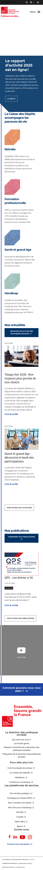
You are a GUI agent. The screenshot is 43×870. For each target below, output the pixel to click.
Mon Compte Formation (20, 803)
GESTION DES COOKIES (25, 863)
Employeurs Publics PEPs (19, 798)
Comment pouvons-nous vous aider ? (22, 689)
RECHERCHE (27, 2)
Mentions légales (7, 867)
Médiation (20, 777)
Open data (20, 821)
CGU (30, 859)
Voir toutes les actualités (19, 508)
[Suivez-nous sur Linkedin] (15, 837)
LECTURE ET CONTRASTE (38, 2)
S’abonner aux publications (21, 537)
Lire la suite (11, 414)
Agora (20, 826)
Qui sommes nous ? (21, 740)
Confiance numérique (20, 782)
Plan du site (21, 867)
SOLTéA (20, 812)
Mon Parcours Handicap (20, 807)
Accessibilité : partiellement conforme (15, 859)
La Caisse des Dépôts (20, 773)
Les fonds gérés (21, 743)
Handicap (11, 293)
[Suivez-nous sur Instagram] (30, 837)
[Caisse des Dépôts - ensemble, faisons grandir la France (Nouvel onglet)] (21, 716)
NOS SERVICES (9, 2)
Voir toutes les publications (20, 618)
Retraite (10, 149)
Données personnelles (9, 863)
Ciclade (19, 817)
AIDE (31, 2)
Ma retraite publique (20, 793)
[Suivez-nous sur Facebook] (9, 837)
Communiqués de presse (20, 768)
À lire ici (11, 99)
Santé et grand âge (18, 249)
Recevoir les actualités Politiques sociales (21, 332)
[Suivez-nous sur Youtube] (22, 837)
